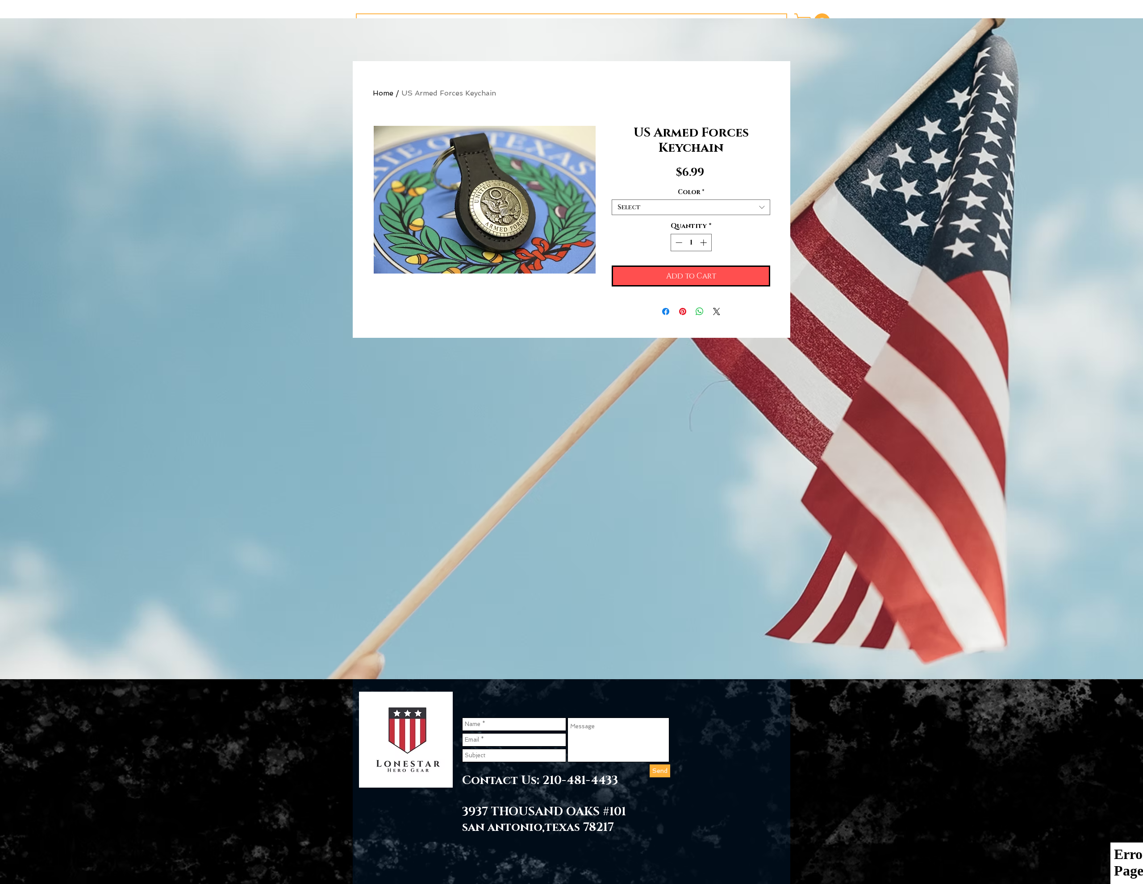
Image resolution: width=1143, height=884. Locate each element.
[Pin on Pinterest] (682, 311)
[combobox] (691, 207)
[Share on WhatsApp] (699, 311)
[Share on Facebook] (665, 311)
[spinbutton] (691, 242)
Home (383, 93)
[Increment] (704, 242)
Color (691, 192)
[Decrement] (678, 242)
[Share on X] (716, 311)
